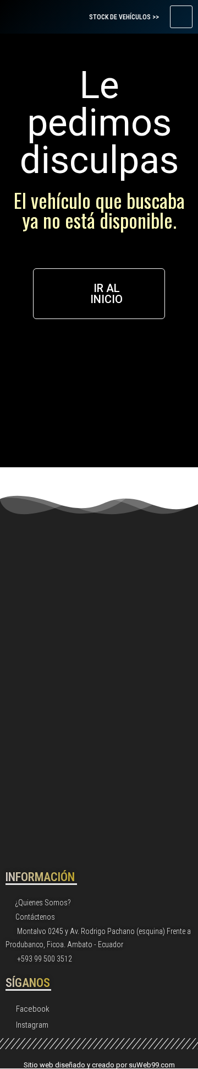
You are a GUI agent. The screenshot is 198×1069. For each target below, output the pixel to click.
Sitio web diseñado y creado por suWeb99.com (99, 1065)
